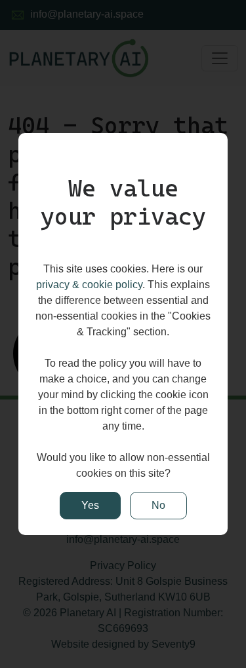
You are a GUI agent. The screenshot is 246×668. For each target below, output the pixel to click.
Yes (90, 505)
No (158, 505)
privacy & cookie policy (89, 284)
